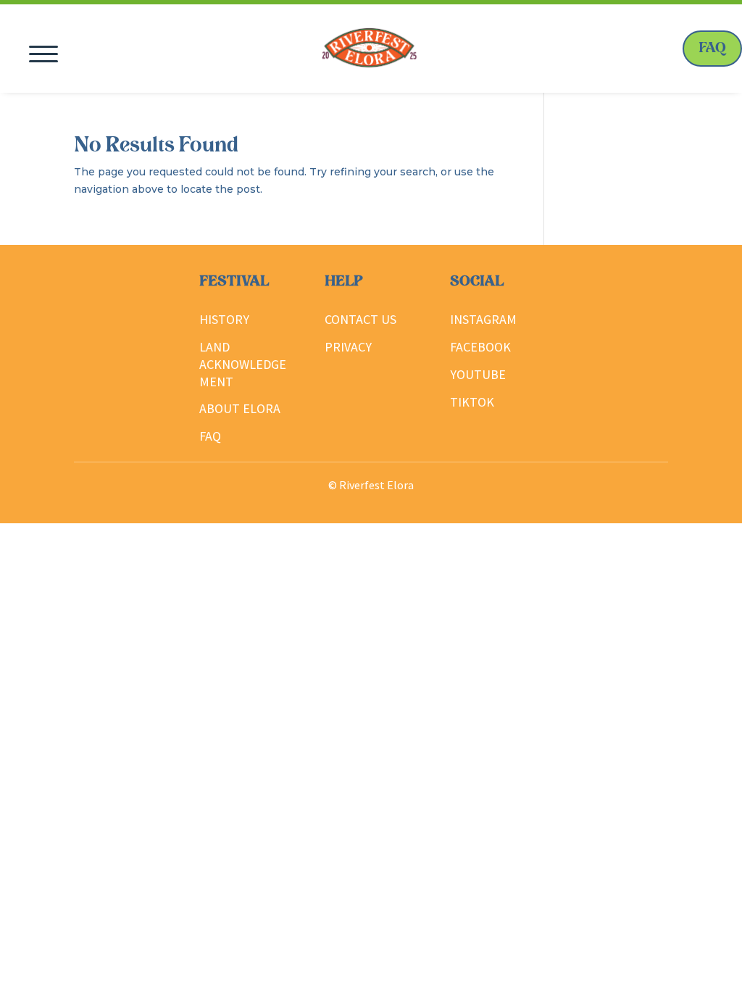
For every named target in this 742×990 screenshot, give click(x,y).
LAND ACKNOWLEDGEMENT (242, 364)
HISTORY (224, 319)
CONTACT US (360, 319)
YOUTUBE (478, 374)
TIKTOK (472, 402)
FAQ (712, 48)
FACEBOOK (480, 346)
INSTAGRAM (483, 319)
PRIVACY (348, 346)
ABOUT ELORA (239, 408)
